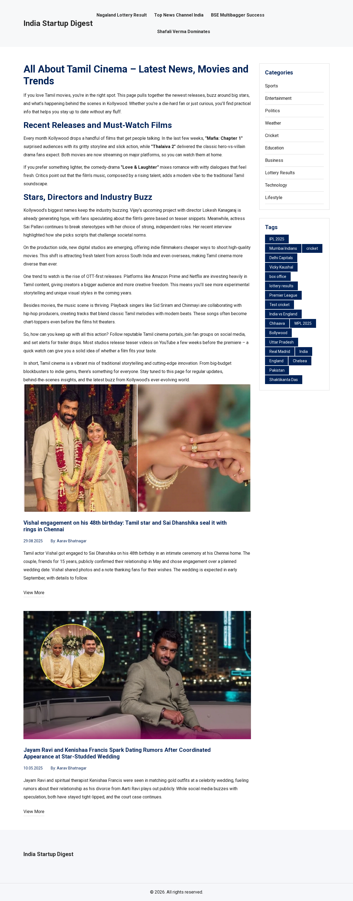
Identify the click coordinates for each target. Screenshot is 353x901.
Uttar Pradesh (281, 342)
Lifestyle (273, 197)
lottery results (281, 286)
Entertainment (278, 98)
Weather (273, 123)
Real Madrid (279, 351)
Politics (272, 110)
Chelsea (300, 361)
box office (277, 276)
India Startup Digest (58, 23)
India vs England (283, 314)
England (276, 361)
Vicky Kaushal (281, 267)
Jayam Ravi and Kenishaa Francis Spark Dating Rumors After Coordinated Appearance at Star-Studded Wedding (117, 753)
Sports (271, 86)
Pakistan (277, 370)
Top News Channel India (179, 15)
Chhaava (277, 323)
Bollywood (278, 333)
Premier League (283, 295)
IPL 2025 (276, 239)
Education (274, 148)
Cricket (272, 135)
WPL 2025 (303, 323)
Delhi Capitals (281, 258)
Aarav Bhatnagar (72, 541)
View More (33, 592)
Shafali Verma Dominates (183, 32)
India (303, 351)
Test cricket (279, 304)
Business (274, 160)
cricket (312, 248)
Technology (276, 185)
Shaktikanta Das (283, 379)
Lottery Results (280, 172)
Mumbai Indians (283, 248)
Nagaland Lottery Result (122, 15)
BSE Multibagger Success (237, 15)
